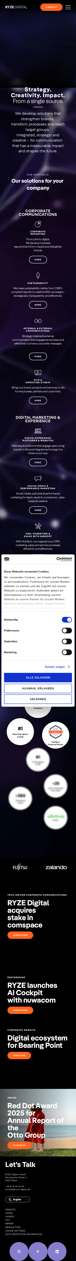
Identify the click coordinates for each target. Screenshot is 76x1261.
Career (9, 1216)
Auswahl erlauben (38, 688)
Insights (10, 1209)
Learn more (20, 935)
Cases (9, 1213)
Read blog (19, 1145)
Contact (51, 7)
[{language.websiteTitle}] (16, 7)
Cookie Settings (15, 1230)
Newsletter (12, 1227)
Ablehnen (38, 699)
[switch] (67, 630)
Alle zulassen (38, 677)
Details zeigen (55, 666)
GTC (7, 1220)
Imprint (9, 1223)
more (38, 259)
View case (19, 1055)
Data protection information (23, 1234)
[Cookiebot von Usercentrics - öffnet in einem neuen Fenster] (56, 559)
